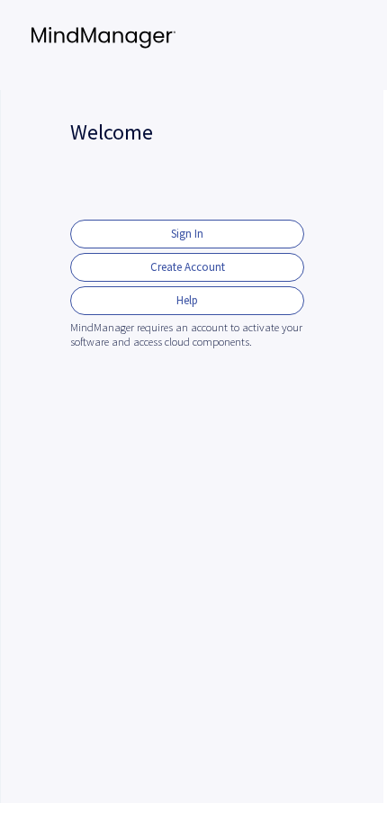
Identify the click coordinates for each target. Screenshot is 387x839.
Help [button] (187, 300)
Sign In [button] (187, 233)
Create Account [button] (187, 267)
